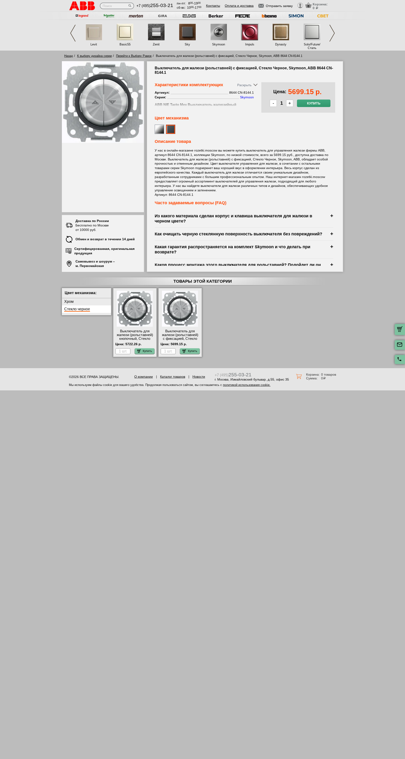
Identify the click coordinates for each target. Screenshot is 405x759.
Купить (313, 103)
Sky (187, 44)
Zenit (156, 44)
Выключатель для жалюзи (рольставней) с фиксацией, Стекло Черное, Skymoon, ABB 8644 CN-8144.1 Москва (180, 338)
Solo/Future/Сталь (312, 46)
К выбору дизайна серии (94, 56)
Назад (68, 56)
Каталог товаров (172, 376)
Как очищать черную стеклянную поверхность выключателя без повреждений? (238, 233)
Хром (69, 302)
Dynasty (280, 44)
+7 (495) (154, 6)
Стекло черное (77, 309)
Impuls (249, 44)
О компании (143, 376)
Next (332, 33)
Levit (93, 44)
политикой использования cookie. (246, 385)
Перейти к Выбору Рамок (134, 56)
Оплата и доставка (239, 5)
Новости (198, 376)
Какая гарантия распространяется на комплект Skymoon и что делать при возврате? (232, 249)
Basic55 (125, 44)
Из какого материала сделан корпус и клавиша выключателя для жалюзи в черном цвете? (233, 218)
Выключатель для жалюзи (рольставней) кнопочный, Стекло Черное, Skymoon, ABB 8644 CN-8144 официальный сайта (134, 340)
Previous (73, 33)
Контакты (213, 5)
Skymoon (218, 44)
